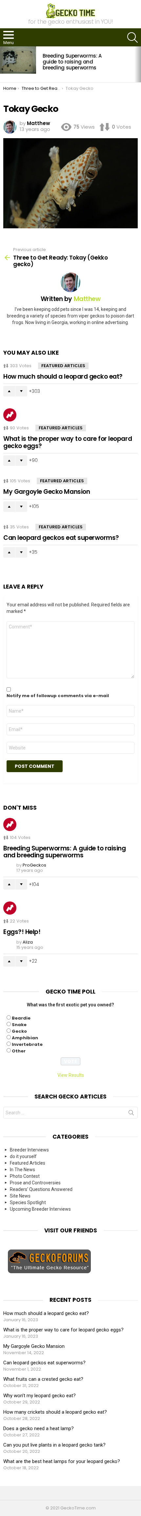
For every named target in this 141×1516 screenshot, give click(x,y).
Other (19, 1051)
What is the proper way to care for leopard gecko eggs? (67, 442)
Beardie (21, 1018)
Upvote (9, 391)
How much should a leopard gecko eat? (63, 376)
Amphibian (25, 1038)
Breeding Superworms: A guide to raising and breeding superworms (72, 61)
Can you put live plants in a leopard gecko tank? (54, 1445)
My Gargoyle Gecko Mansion (46, 491)
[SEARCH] (132, 37)
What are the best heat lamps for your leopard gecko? (61, 1461)
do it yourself (23, 1156)
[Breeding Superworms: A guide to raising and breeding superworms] (18, 59)
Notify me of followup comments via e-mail (58, 695)
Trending (9, 414)
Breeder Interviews (29, 1149)
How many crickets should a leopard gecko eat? (55, 1412)
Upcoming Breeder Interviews (40, 1209)
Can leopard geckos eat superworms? (61, 537)
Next (137, 64)
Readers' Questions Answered (41, 1189)
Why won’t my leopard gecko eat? (39, 1396)
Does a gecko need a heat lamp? (38, 1428)
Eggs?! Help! (21, 931)
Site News (20, 1196)
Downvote (21, 391)
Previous (3, 64)
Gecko (19, 1031)
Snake (19, 1025)
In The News (22, 1169)
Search (131, 1114)
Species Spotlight (28, 1202)
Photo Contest (25, 1176)
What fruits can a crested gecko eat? (43, 1379)
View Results (70, 1075)
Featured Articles (63, 366)
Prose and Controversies (35, 1182)
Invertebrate (27, 1044)
